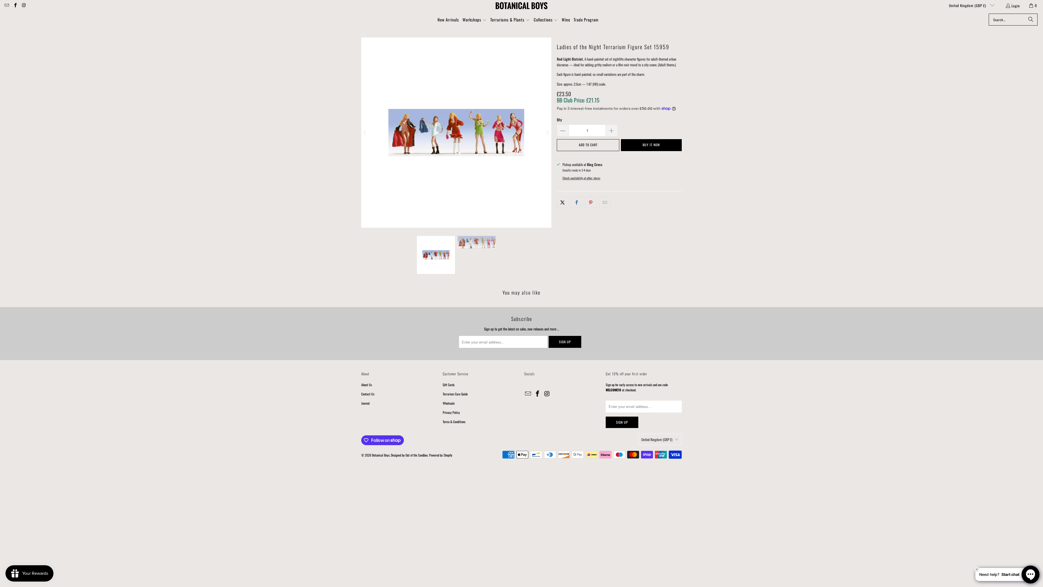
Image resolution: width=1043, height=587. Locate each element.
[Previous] (365, 133)
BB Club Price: (578, 100)
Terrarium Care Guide (455, 394)
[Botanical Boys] (521, 5)
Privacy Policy (451, 412)
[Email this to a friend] (605, 202)
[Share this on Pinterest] (591, 202)
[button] (475, 20)
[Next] (547, 133)
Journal (365, 403)
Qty (559, 119)
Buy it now (651, 144)
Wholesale (449, 403)
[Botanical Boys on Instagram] (23, 5)
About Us (366, 384)
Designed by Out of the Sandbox (409, 455)
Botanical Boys (380, 455)
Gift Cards (448, 384)
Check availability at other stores (581, 178)
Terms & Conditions (454, 421)
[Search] (1031, 20)
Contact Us (367, 394)
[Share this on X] (562, 202)
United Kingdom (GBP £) (968, 5)
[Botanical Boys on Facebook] (14, 5)
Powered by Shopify (440, 455)
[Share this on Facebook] (577, 202)
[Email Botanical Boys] (6, 5)
